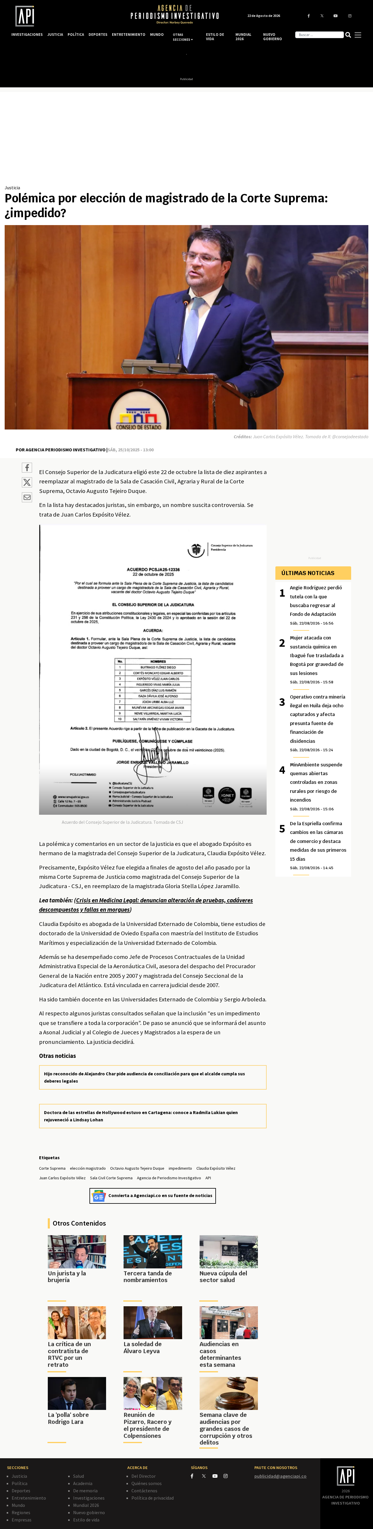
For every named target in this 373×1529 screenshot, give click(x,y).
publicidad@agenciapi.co (280, 1476)
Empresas (21, 1520)
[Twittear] (27, 486)
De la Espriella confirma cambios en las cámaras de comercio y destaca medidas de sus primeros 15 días (318, 845)
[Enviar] (27, 498)
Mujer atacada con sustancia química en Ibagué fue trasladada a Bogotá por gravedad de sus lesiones (317, 660)
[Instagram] (229, 1476)
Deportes (21, 1490)
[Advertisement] (186, 140)
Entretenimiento (29, 1498)
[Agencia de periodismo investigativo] (65, 16)
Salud (78, 1476)
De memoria (85, 1490)
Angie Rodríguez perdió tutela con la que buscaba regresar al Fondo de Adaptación (316, 605)
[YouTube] (218, 1476)
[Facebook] (196, 1476)
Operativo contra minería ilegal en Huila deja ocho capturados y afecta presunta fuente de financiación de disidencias (317, 723)
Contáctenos (144, 1490)
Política (19, 1483)
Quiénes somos (146, 1483)
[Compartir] (27, 468)
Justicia (12, 187)
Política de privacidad (152, 1498)
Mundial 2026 (86, 1505)
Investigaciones (89, 1498)
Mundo (18, 1505)
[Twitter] (207, 1476)
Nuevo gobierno (89, 1512)
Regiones (21, 1512)
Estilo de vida (86, 1520)
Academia (82, 1483)
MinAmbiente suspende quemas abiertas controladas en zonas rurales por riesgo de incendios (316, 787)
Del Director (143, 1476)
